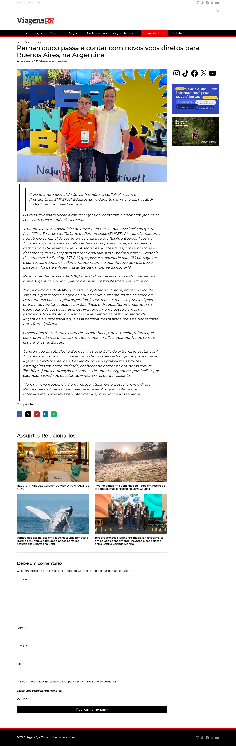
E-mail (22, 645)
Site (19, 664)
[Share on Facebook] (19, 414)
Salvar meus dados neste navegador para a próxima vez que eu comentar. (68, 681)
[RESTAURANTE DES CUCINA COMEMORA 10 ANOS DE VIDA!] (53, 463)
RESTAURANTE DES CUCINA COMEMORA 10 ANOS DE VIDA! (53, 487)
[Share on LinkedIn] (45, 414)
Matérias (56, 33)
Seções (74, 33)
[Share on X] (28, 414)
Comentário (26, 579)
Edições (39, 33)
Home (20, 2)
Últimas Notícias (154, 33)
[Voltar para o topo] (231, 741)
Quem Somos (33, 2)
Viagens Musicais (124, 33)
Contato (176, 33)
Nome (22, 627)
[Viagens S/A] (35, 21)
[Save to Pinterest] (37, 414)
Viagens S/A (29, 61)
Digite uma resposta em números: (39, 690)
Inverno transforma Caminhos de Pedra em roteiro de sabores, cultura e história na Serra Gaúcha (130, 487)
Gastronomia (96, 33)
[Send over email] (54, 414)
